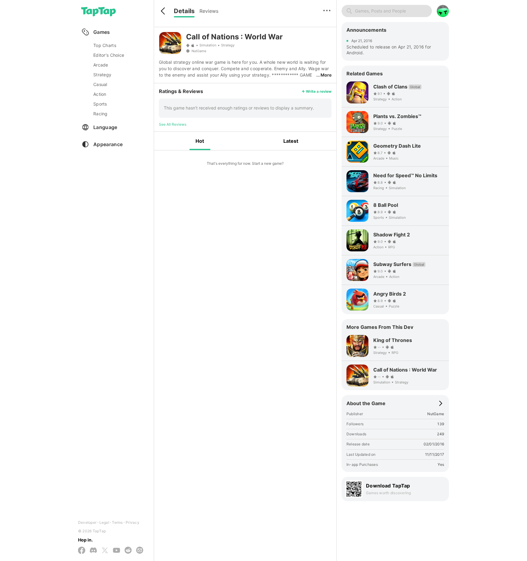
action (99, 94)
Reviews (208, 11)
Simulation (207, 45)
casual (100, 84)
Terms (117, 522)
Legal (104, 522)
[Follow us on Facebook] (81, 551)
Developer (87, 522)
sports (100, 103)
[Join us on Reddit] (128, 551)
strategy (102, 74)
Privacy (132, 522)
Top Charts (104, 45)
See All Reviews (172, 124)
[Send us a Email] (139, 551)
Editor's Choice (108, 55)
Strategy (228, 45)
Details (184, 11)
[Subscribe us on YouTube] (116, 551)
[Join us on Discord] (93, 551)
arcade (100, 64)
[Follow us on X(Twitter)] (105, 551)
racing (100, 113)
